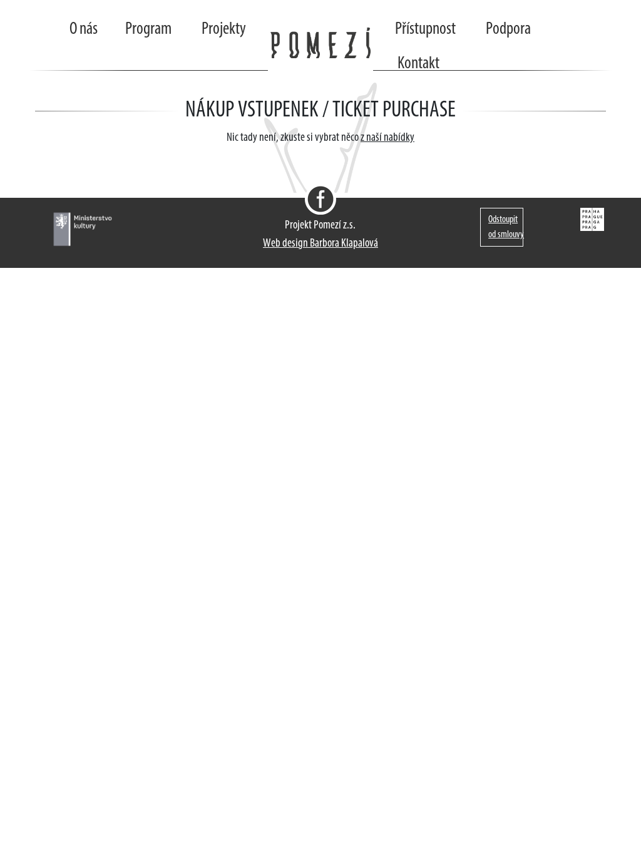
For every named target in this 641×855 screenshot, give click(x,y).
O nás (83, 29)
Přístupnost (425, 29)
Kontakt (418, 64)
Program (148, 29)
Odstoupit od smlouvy (505, 227)
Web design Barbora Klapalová (320, 244)
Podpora (508, 29)
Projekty (224, 29)
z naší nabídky (387, 138)
